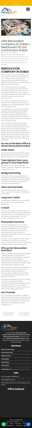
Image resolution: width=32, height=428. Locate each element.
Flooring (25, 423)
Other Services (10, 425)
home (2, 58)
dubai (26, 56)
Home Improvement (6, 37)
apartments (6, 54)
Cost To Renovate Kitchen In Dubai (24, 314)
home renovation (19, 58)
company (15, 56)
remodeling (15, 62)
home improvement (10, 58)
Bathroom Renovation (6, 56)
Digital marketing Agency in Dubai (20, 369)
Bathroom (11, 54)
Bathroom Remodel (20, 54)
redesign (9, 62)
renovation (21, 62)
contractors (21, 56)
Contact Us (19, 1)
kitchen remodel (17, 60)
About (13, 1)
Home (8, 1)
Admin (16, 53)
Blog (25, 425)
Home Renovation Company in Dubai (8, 314)
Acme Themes (22, 422)
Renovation (18, 423)
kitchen (26, 58)
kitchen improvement (6, 60)
